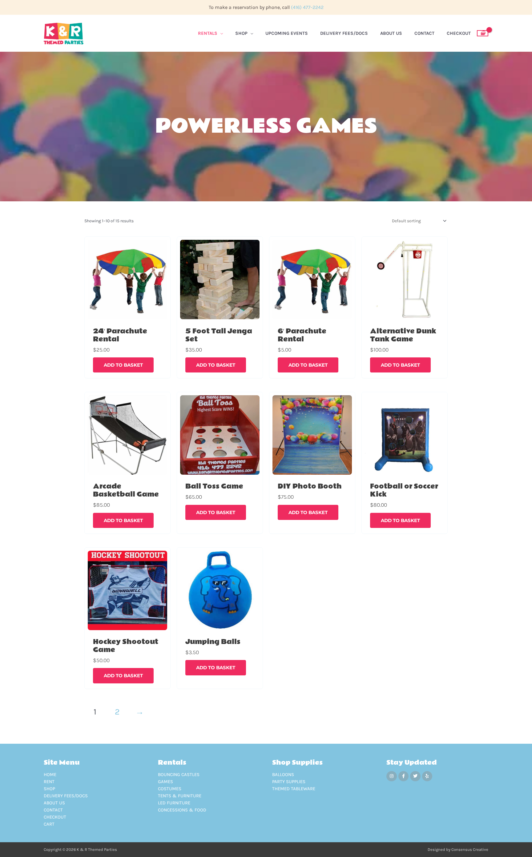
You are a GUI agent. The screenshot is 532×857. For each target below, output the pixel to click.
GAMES (165, 781)
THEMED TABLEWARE (293, 788)
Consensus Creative (469, 849)
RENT (49, 781)
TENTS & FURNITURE (179, 796)
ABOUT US (54, 803)
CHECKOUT (55, 817)
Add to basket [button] (123, 365)
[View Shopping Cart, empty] (482, 33)
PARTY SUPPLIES (288, 781)
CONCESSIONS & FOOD (182, 810)
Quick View (127, 318)
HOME (50, 774)
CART (49, 824)
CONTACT (53, 810)
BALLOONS (283, 774)
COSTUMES (169, 788)
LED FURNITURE (174, 803)
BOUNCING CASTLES (179, 774)
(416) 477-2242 (307, 7)
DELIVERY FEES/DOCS (66, 796)
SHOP (49, 788)
